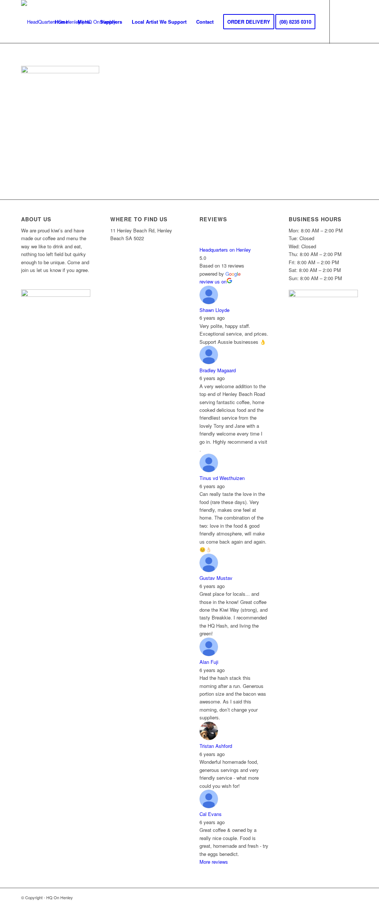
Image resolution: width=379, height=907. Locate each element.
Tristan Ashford (215, 745)
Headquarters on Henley (225, 249)
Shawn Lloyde (214, 309)
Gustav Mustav (215, 577)
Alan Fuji (208, 661)
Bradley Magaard (217, 370)
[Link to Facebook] (341, 21)
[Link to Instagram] (352, 21)
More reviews (213, 861)
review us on (213, 281)
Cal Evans (210, 813)
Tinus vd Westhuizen (222, 477)
